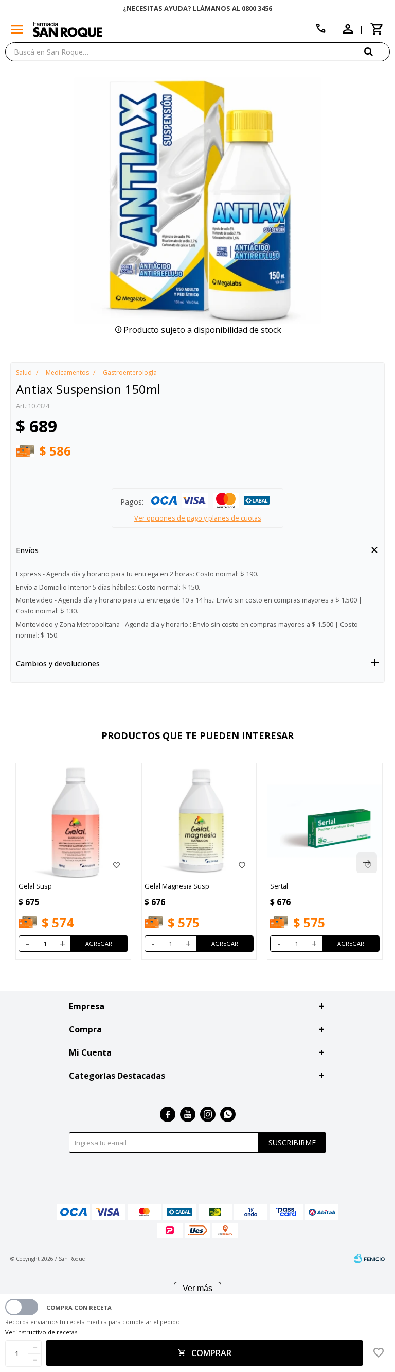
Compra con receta (79, 1307)
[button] (377, 51)
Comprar (211, 1353)
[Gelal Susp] (73, 820)
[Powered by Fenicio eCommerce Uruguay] (369, 1258)
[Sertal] (324, 820)
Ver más (197, 1288)
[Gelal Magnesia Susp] (199, 820)
